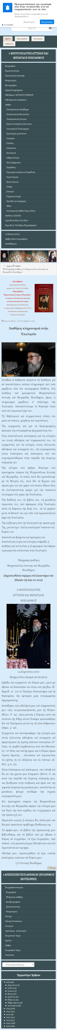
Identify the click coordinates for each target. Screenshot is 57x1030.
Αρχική (8, 39)
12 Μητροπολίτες (12, 234)
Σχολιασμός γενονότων (15, 133)
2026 (7, 982)
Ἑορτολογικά (11, 177)
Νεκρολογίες (10, 80)
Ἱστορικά (9, 926)
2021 (7, 1020)
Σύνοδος (9, 143)
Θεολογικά (10, 153)
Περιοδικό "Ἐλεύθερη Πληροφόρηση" (21, 225)
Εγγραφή (47, 21)
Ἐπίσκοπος (10, 148)
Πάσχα (8, 186)
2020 (7, 1023)
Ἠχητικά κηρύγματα (14, 90)
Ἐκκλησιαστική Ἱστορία (16, 119)
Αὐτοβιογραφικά (12, 902)
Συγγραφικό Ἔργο (13, 950)
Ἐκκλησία (10, 138)
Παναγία (9, 191)
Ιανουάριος (11, 1005)
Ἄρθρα (8, 104)
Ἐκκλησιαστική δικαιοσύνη (17, 114)
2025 (7, 1008)
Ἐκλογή (8, 916)
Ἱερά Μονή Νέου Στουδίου (16, 220)
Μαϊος (9, 994)
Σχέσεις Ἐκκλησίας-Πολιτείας (18, 124)
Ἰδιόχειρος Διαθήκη (14, 897)
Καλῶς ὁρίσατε (22, 39)
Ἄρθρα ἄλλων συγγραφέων (16, 239)
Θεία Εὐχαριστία (13, 162)
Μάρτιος (10, 999)
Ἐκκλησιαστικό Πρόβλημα (17, 109)
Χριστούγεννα (11, 182)
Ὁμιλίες (8, 940)
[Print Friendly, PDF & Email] (52, 867)
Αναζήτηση (9, 44)
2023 (7, 1014)
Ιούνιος (9, 991)
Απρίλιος (10, 996)
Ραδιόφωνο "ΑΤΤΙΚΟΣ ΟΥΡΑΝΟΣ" (19, 95)
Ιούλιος (9, 988)
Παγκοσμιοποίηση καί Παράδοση (20, 172)
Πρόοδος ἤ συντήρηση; (15, 201)
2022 (7, 1017)
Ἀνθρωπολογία (12, 157)
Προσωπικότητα (12, 70)
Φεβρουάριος (12, 1002)
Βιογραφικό (10, 66)
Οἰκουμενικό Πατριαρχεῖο (17, 128)
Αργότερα (29, 21)
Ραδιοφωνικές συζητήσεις (15, 99)
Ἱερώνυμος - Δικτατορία (15, 931)
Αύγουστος (11, 985)
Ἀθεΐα (8, 206)
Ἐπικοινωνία (38, 39)
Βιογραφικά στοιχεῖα (14, 887)
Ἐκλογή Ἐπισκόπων (13, 921)
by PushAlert (8, 25)
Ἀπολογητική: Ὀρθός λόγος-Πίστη (20, 210)
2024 (7, 1011)
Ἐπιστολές (9, 955)
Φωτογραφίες (11, 85)
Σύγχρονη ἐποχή (13, 196)
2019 (7, 1026)
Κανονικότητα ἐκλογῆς (15, 75)
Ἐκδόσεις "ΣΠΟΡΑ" (13, 215)
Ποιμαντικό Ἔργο (13, 935)
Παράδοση (10, 167)
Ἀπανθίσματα (11, 243)
